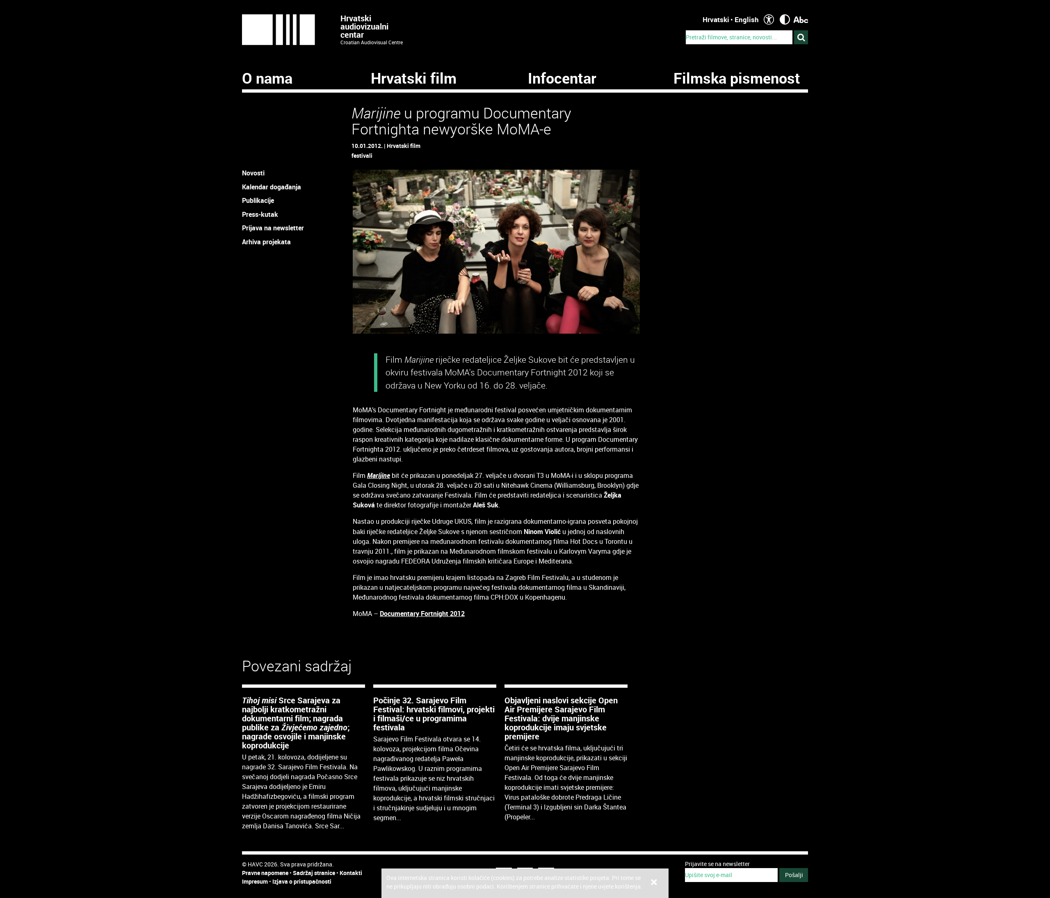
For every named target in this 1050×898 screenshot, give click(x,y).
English (747, 19)
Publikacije (258, 200)
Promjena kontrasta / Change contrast (785, 19)
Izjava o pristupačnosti (301, 881)
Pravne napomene (265, 873)
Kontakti (351, 873)
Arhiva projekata (266, 241)
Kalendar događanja (271, 186)
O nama (267, 77)
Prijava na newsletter (273, 227)
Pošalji (794, 875)
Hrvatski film (414, 77)
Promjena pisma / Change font (801, 19)
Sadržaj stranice (314, 873)
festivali (362, 155)
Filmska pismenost (736, 77)
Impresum (255, 881)
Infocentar (562, 77)
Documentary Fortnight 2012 (422, 613)
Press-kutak (260, 214)
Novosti (253, 172)
